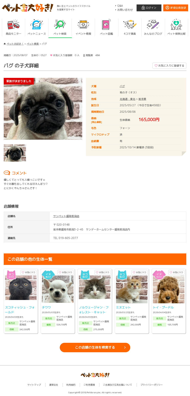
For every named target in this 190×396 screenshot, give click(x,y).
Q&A (120, 5)
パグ (122, 86)
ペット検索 (33, 43)
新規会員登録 (178, 7)
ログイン (151, 7)
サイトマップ (34, 384)
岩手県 (142, 99)
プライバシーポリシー (151, 384)
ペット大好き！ (15, 43)
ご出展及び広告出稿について (117, 384)
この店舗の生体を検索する (95, 347)
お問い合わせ (125, 9)
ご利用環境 (89, 384)
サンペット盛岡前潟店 (66, 216)
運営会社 (53, 384)
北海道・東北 (127, 99)
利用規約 (70, 384)
